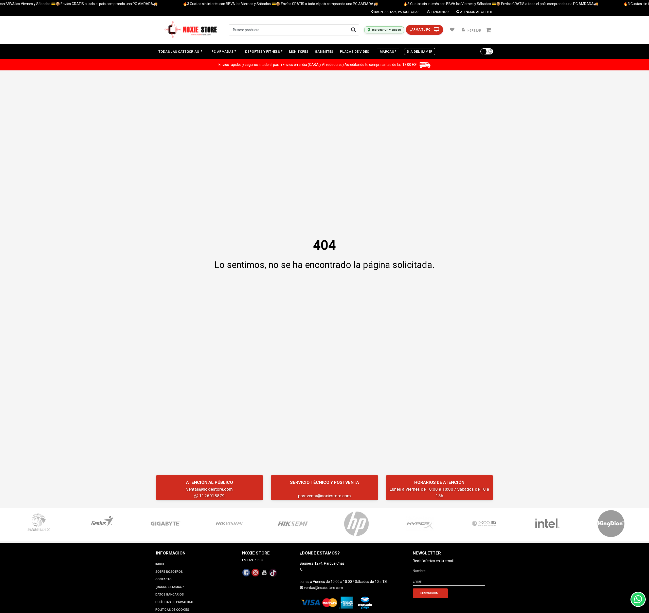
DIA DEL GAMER (419, 51)
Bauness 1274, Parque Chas (396, 12)
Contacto (163, 579)
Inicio (159, 564)
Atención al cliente (476, 12)
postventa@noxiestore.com (324, 495)
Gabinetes (324, 51)
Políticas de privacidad (174, 602)
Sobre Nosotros (169, 571)
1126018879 (439, 12)
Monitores (299, 51)
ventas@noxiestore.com (209, 489)
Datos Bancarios (169, 594)
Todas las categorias (179, 51)
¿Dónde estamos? (169, 587)
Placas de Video (354, 51)
